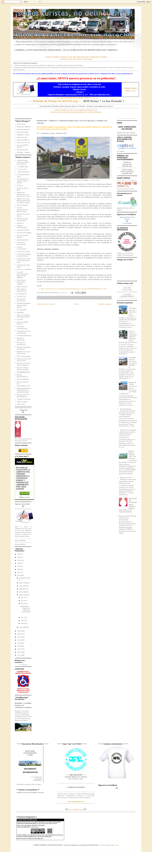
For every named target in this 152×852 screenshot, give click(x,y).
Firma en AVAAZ (20, 540)
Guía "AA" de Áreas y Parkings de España (24, 316)
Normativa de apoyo (23, 129)
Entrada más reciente (46, 304)
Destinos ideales (22, 286)
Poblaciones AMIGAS (24, 127)
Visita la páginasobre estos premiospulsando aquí (127, 171)
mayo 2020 (23, 586)
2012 (19, 652)
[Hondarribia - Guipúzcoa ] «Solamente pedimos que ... (26, 610)
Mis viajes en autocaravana (21, 343)
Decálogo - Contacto (23, 152)
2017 (19, 637)
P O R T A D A (21, 124)
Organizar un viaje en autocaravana (24, 352)
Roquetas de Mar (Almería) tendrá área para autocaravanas (127, 518)
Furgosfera (20, 312)
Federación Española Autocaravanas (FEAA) (23, 305)
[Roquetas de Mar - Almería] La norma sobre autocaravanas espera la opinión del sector (127, 480)
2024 (19, 563)
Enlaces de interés (22, 132)
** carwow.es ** (22, 169)
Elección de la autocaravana (21, 300)
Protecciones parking (23, 356)
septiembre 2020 (24, 578)
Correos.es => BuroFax (24, 269)
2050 (19, 554)
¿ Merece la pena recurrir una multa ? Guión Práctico (23, 162)
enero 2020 (23, 627)
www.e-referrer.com (23, 664)
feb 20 (23, 603)
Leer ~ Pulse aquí (76, 98)
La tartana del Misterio (24, 335)
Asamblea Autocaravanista (22, 226)
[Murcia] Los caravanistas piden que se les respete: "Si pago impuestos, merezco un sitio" (128, 432)
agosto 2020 (23, 583)
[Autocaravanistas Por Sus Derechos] (127, 221)
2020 (19, 575)
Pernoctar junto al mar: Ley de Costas (24, 360)
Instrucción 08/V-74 (23, 140)
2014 (19, 646)
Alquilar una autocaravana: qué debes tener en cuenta (24, 194)
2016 (19, 640)
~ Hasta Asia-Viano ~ (23, 172)
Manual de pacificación (21, 339)
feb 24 (23, 600)
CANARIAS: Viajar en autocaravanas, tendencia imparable (133, 361)
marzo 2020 (23, 592)
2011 (19, 655)
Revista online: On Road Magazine (23, 395)
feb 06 (23, 623)
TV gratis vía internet (23, 399)
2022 (19, 569)
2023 (19, 566)
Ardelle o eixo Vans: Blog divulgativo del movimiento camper (23, 200)
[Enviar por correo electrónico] (76, 292)
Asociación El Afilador (24, 233)
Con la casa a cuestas (23, 251)
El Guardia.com (22, 294)
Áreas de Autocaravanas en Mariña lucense (22, 209)
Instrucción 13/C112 (23, 142)
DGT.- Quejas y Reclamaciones (21, 290)
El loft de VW (21, 296)
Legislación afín (22, 137)
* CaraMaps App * (23, 166)
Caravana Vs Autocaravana (21, 243)
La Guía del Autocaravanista (22, 327)
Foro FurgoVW (21, 310)
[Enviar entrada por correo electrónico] (71, 292)
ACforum (20, 185)
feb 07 (23, 620)
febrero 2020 (23, 595)
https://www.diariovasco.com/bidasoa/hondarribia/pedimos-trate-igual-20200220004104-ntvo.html (74, 289)
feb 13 (23, 617)
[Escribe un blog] (78, 292)
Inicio (76, 304)
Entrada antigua (105, 304)
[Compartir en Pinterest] (85, 292)
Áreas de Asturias (22, 205)
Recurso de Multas (23, 379)
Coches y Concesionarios (22, 248)
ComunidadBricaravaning (127, 289)
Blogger (116, 845)
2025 (19, 560)
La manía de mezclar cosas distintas (23, 332)
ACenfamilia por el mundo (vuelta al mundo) (23, 181)
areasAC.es (20, 223)
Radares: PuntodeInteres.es (22, 376)
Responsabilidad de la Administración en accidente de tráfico (24, 390)
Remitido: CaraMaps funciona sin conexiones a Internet (23, 705)
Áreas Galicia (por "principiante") (22, 219)
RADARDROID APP (23, 372)
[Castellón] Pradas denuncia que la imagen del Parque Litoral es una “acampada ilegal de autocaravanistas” (127, 412)
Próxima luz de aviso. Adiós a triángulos (24, 364)
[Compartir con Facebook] (83, 292)
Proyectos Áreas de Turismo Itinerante (23, 368)
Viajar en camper (22, 402)
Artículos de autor (22, 150)
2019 (19, 631)
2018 (19, 634)
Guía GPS (20, 319)
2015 (19, 643)
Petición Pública (20, 544)
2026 (19, 557)
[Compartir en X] (80, 292)
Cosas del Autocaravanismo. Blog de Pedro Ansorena (22, 275)
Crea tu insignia (127, 223)
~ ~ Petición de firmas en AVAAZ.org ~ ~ (55, 101)
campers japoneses (23, 240)
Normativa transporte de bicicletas (23, 348)
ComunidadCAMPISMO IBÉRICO (127, 295)
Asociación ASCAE (23, 230)
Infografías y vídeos (23, 135)
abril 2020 (22, 589)
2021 (19, 572)
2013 (19, 649)
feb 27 (23, 597)
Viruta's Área (21, 404)
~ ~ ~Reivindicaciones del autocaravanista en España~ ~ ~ (133, 311)
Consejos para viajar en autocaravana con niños (23, 260)
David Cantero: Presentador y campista (22, 282)
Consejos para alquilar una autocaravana (24, 255)
